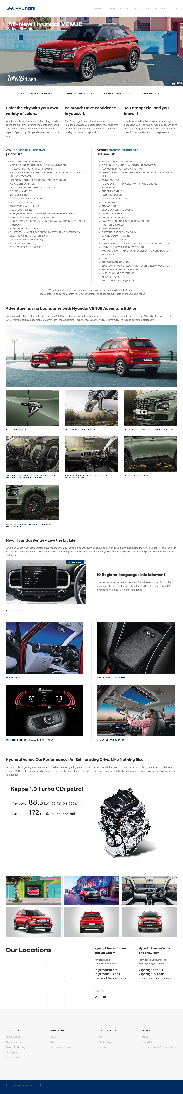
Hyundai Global (14, 1058)
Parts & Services (105, 1042)
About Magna (13, 1037)
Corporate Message (16, 1047)
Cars (53, 1042)
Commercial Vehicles (62, 1047)
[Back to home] (21, 8)
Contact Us (168, 8)
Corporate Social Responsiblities (159, 1047)
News (145, 1037)
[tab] (6, 610)
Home (99, 8)
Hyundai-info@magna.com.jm (110, 978)
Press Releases (150, 1042)
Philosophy (11, 1052)
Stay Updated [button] (152, 93)
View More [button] (33, 900)
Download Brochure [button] (78, 93)
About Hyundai (13, 1042)
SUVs (54, 1037)
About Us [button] (114, 8)
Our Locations (28, 950)
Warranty (101, 1047)
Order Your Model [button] (118, 93)
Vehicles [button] (132, 8)
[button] (91, 51)
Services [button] (149, 8)
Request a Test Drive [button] (37, 93)
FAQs (99, 1037)
